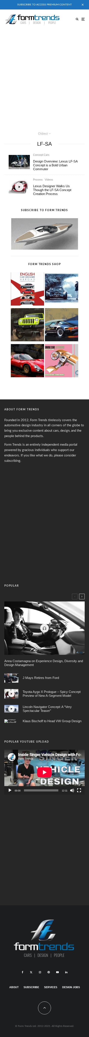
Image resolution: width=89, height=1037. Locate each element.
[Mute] (72, 790)
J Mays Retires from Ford (41, 678)
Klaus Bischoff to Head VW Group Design (52, 721)
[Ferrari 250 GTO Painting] (61, 290)
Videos (49, 179)
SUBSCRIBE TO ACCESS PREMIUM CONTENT (44, 4)
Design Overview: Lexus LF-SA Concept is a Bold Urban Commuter (55, 165)
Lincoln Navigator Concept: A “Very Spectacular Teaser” (47, 708)
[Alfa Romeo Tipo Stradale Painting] (27, 361)
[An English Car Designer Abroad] (27, 290)
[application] (44, 772)
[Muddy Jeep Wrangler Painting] (27, 325)
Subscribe (31, 987)
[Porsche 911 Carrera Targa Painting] (61, 325)
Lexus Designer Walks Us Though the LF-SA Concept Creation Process (52, 190)
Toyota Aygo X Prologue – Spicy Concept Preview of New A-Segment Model (52, 693)
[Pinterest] (48, 972)
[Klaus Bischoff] (11, 721)
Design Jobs (71, 987)
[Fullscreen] (79, 790)
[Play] (10, 790)
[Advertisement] (44, 75)
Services (50, 987)
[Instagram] (40, 972)
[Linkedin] (66, 972)
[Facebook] (23, 972)
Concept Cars (41, 154)
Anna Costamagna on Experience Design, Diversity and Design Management (43, 663)
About (14, 987)
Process (38, 179)
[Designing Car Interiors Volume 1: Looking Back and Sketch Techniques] (61, 361)
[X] (31, 972)
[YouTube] (57, 972)
